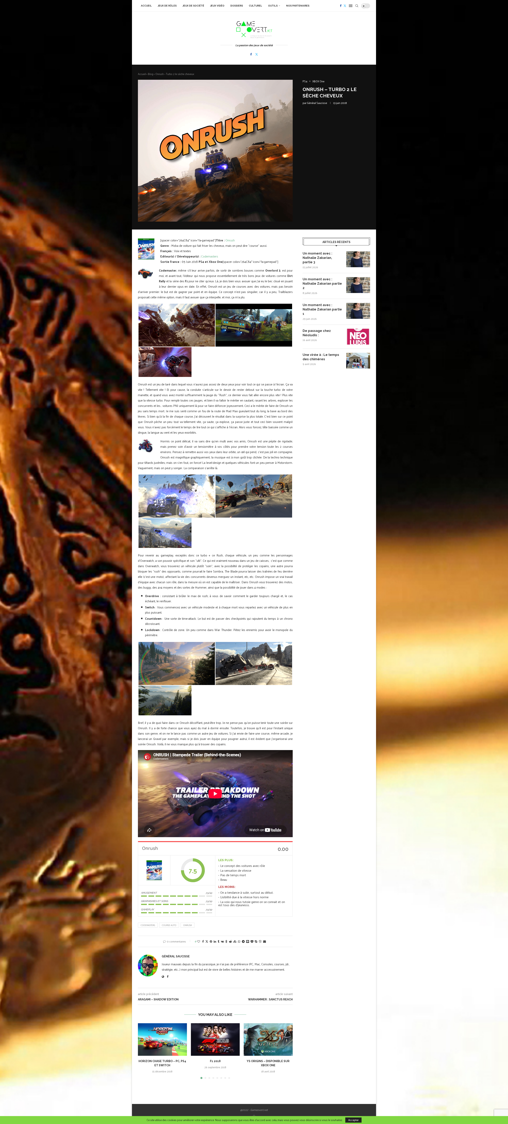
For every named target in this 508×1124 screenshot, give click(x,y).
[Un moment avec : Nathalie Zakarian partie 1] (358, 311)
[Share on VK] (222, 941)
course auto (169, 925)
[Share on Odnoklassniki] (226, 941)
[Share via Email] (264, 941)
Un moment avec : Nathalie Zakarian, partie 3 (317, 258)
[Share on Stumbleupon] (234, 941)
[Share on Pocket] (252, 941)
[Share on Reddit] (230, 941)
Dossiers (236, 5)
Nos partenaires (297, 5)
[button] (143, 1050)
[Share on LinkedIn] (215, 941)
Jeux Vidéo (217, 5)
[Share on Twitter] (206, 941)
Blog (150, 74)
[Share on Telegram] (243, 941)
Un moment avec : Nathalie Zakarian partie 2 (322, 283)
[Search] (357, 6)
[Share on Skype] (256, 941)
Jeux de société (193, 5)
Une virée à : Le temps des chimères (321, 357)
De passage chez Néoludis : (317, 333)
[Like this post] (198, 941)
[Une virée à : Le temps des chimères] (358, 361)
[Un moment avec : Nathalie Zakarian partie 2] (358, 285)
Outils (273, 5)
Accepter (353, 1119)
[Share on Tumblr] (218, 941)
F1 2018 (215, 1061)
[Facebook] (341, 6)
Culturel (255, 5)
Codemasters (209, 256)
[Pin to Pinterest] (211, 941)
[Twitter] (344, 6)
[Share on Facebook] (203, 941)
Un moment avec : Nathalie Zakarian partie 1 (322, 309)
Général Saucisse (317, 102)
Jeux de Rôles (167, 5)
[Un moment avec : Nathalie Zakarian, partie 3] (358, 259)
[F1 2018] (215, 1039)
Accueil (146, 5)
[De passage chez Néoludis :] (358, 337)
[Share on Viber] (260, 941)
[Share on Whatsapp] (239, 941)
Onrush (230, 240)
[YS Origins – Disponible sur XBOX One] (268, 1039)
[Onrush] (154, 870)
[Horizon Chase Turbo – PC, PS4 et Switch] (162, 1039)
